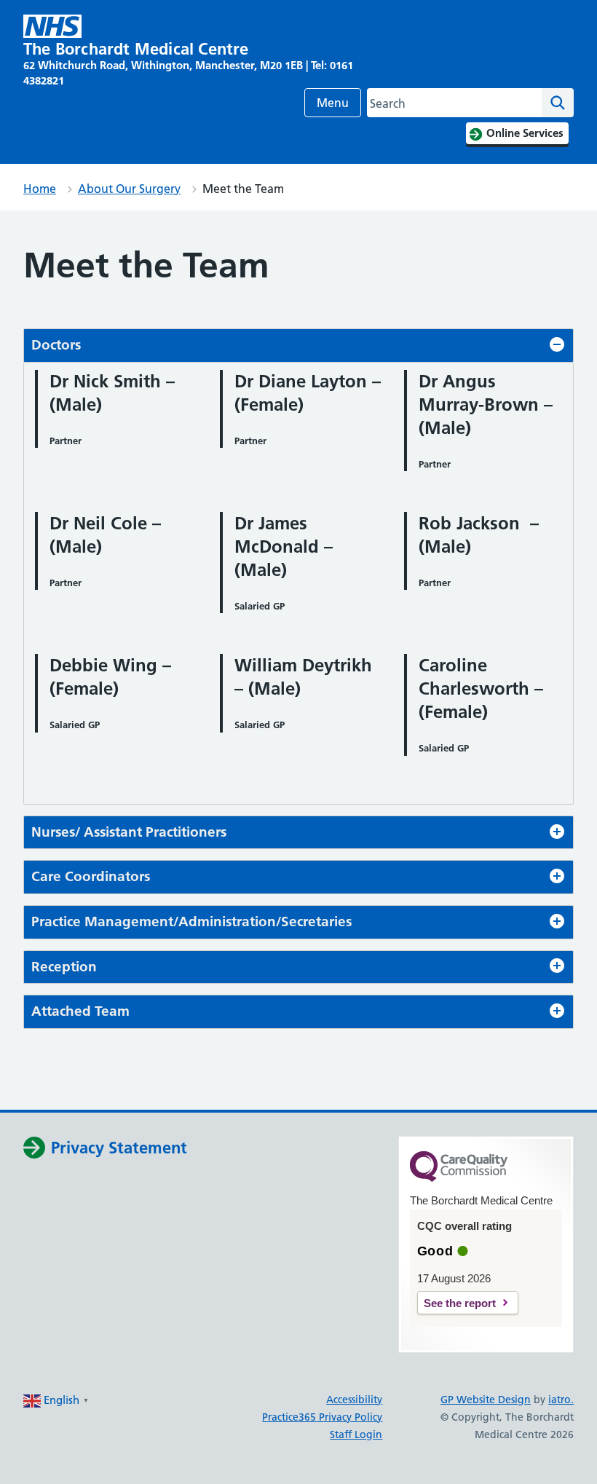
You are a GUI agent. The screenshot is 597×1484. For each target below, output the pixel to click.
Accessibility (354, 1399)
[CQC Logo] (458, 1178)
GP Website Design (485, 1399)
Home (39, 188)
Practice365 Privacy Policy (322, 1417)
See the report (460, 1303)
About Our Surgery (129, 188)
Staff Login (356, 1434)
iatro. (561, 1399)
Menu (333, 102)
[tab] (298, 345)
